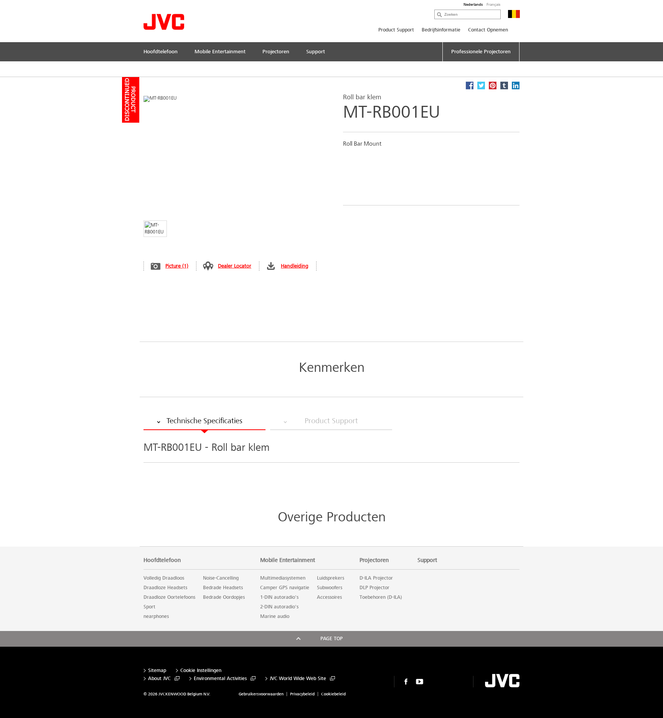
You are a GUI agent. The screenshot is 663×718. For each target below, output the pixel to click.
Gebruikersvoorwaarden (261, 694)
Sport (149, 607)
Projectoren (374, 560)
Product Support (396, 30)
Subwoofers (329, 588)
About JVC (159, 678)
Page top (331, 639)
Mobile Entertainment (287, 560)
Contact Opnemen (488, 30)
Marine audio (274, 616)
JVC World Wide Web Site (298, 678)
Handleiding (294, 266)
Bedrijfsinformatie (441, 30)
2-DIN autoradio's (279, 607)
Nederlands (473, 4)
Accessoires (329, 597)
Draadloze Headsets (165, 588)
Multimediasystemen (282, 578)
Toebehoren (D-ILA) (381, 597)
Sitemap (157, 670)
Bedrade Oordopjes (224, 597)
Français (493, 4)
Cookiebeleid (333, 694)
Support (427, 560)
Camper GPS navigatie (284, 588)
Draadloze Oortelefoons (169, 597)
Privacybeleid (302, 694)
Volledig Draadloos (163, 578)
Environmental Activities (220, 678)
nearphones (156, 616)
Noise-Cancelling (221, 578)
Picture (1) (176, 266)
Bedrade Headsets (223, 588)
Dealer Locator (234, 266)
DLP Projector (374, 588)
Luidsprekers (330, 578)
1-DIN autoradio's (279, 597)
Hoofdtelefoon (162, 560)
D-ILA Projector (376, 578)
